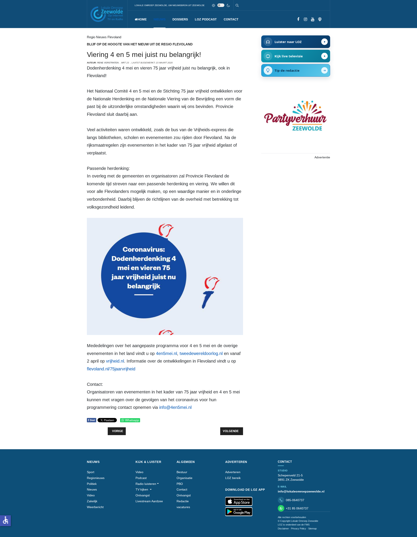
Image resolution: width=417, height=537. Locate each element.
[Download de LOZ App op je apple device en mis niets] (238, 501)
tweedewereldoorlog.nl (201, 353)
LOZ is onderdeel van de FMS (293, 524)
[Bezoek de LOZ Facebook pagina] (298, 19)
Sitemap (312, 528)
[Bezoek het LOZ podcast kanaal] (320, 19)
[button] (159, 19)
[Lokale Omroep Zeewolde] (107, 14)
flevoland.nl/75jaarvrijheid (111, 368)
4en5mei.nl (166, 353)
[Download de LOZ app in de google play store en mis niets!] (238, 511)
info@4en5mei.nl (175, 407)
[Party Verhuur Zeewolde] (295, 120)
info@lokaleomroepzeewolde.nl (301, 491)
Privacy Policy (298, 528)
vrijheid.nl (115, 361)
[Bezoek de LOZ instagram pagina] (305, 19)
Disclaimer (283, 528)
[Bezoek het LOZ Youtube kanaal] (312, 19)
